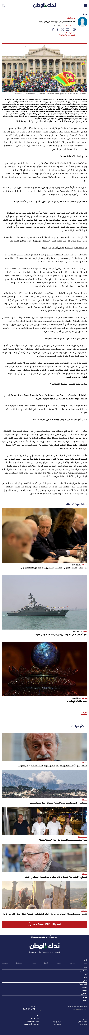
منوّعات (84, 991)
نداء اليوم (72, 963)
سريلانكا (84, 712)
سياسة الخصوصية (82, 1024)
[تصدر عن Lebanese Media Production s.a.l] (44, 945)
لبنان (85, 960)
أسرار (46, 963)
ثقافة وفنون (83, 984)
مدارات (85, 14)
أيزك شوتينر (70, 18)
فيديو (85, 1000)
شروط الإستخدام (82, 1022)
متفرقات (34, 963)
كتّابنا (85, 968)
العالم (85, 981)
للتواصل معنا (57, 1024)
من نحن (85, 1019)
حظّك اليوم (83, 994)
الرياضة (84, 987)
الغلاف (85, 963)
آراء (86, 974)
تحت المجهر (83, 971)
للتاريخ (85, 997)
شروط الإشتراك (57, 1022)
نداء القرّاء (19, 963)
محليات (59, 963)
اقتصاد (85, 978)
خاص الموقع (5, 963)
